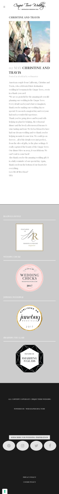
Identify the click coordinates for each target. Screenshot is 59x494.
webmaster (33, 76)
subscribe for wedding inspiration (29, 437)
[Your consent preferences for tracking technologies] (4, 491)
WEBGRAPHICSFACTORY (35, 409)
